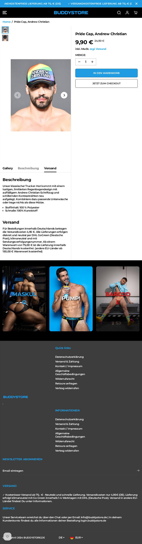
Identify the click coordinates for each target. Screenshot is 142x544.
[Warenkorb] (135, 12)
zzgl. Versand (98, 49)
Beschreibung (28, 168)
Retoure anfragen (66, 383)
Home (7, 21)
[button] (5, 12)
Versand (50, 168)
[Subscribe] (138, 471)
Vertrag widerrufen (67, 388)
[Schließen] (136, 4)
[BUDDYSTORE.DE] (71, 12)
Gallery (8, 168)
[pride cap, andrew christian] (41, 95)
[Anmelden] (127, 12)
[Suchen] (119, 12)
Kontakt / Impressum (68, 366)
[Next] (64, 95)
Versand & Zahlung (67, 361)
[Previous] (17, 95)
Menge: (80, 55)
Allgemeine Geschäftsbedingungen (70, 372)
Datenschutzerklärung (69, 356)
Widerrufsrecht (64, 378)
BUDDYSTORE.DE (34, 537)
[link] (71, 397)
